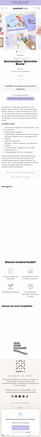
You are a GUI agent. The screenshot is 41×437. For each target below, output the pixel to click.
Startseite (20, 55)
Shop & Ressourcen (20, 403)
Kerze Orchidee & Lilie (12, 141)
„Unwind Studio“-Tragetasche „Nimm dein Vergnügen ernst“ (20, 149)
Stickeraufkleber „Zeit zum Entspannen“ (19, 152)
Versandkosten (25, 71)
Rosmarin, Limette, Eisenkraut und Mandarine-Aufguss (21, 144)
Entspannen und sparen (20, 376)
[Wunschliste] (35, 8)
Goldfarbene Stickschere (13, 132)
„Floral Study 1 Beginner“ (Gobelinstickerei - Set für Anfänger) (22, 129)
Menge (20, 76)
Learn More (20, 89)
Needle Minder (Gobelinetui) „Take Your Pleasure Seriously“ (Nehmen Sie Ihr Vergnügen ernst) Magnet (22, 136)
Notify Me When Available (20, 98)
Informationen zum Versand (20, 172)
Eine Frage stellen (20, 177)
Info (20, 408)
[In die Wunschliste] (4, 219)
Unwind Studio (20, 58)
